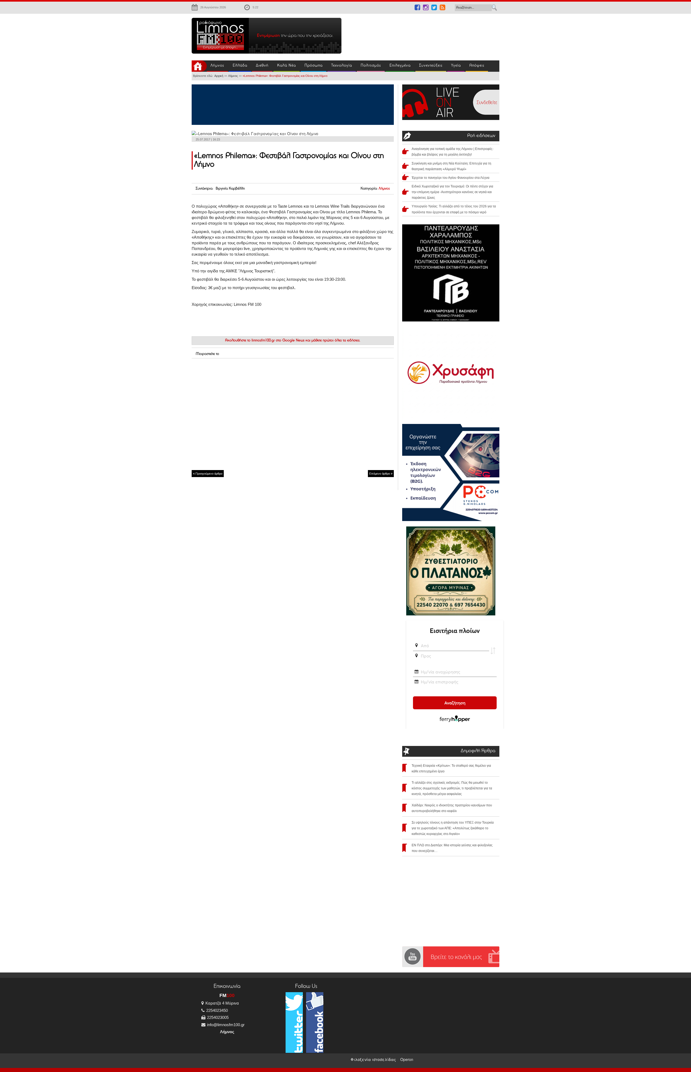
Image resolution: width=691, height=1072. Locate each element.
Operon (406, 1059)
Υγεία (456, 66)
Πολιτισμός (371, 66)
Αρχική (218, 75)
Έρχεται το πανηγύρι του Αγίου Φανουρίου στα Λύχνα (450, 178)
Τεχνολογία (341, 66)
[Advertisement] (424, 34)
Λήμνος (217, 66)
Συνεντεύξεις (430, 66)
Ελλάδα (240, 66)
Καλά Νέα (286, 66)
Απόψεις (476, 66)
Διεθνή (262, 66)
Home (199, 66)
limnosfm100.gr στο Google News (278, 341)
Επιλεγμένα (400, 66)
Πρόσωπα (313, 66)
